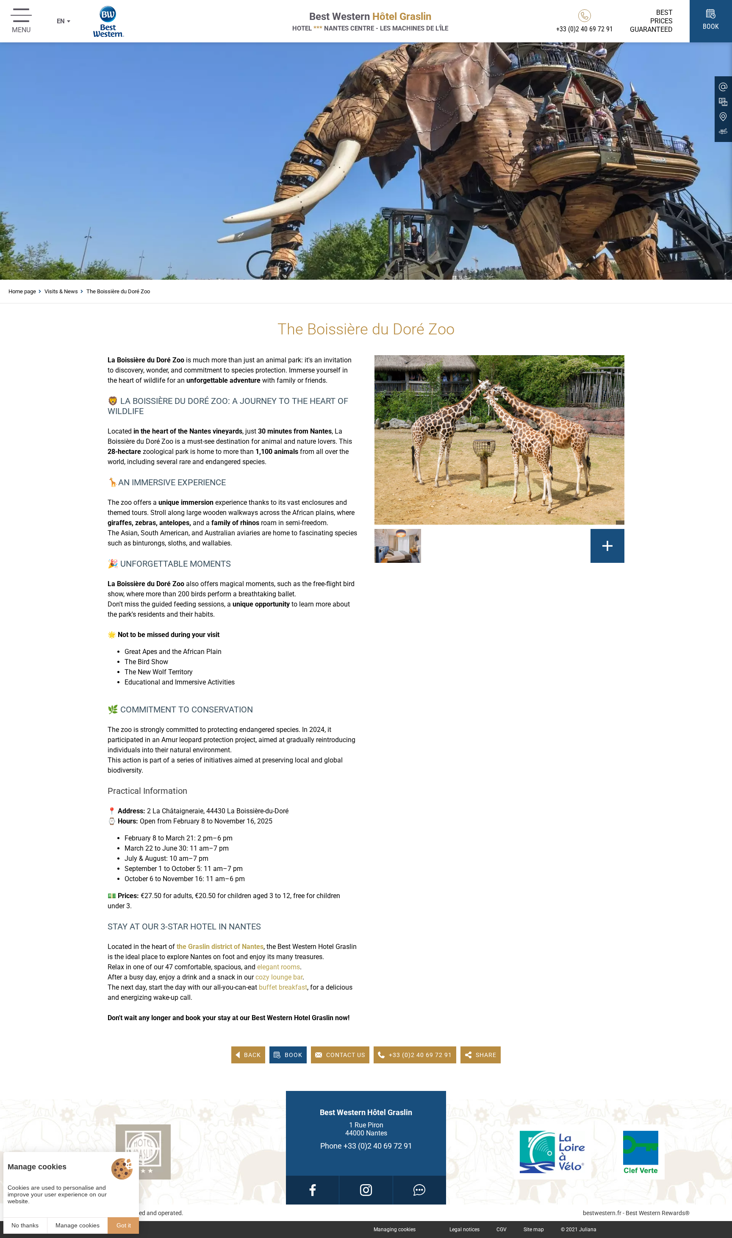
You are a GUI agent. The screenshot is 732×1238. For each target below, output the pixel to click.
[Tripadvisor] (419, 1190)
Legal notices (464, 1229)
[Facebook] (312, 1190)
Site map (534, 1229)
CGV (501, 1229)
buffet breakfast (283, 987)
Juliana (587, 1229)
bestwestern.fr (602, 1213)
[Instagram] (365, 1190)
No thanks (25, 1225)
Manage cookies (77, 1225)
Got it (123, 1225)
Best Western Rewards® (658, 1213)
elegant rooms (278, 967)
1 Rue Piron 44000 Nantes (366, 1129)
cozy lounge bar (278, 977)
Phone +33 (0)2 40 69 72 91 (366, 1145)
